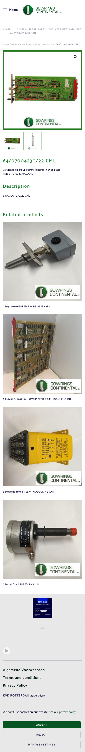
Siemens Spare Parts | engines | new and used (33, 44)
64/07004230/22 (18, 174)
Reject (41, 734)
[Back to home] (42, 10)
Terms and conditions (22, 678)
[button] (11, 10)
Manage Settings (42, 744)
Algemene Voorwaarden (24, 670)
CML (30, 174)
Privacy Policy (15, 686)
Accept (41, 724)
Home (6, 44)
